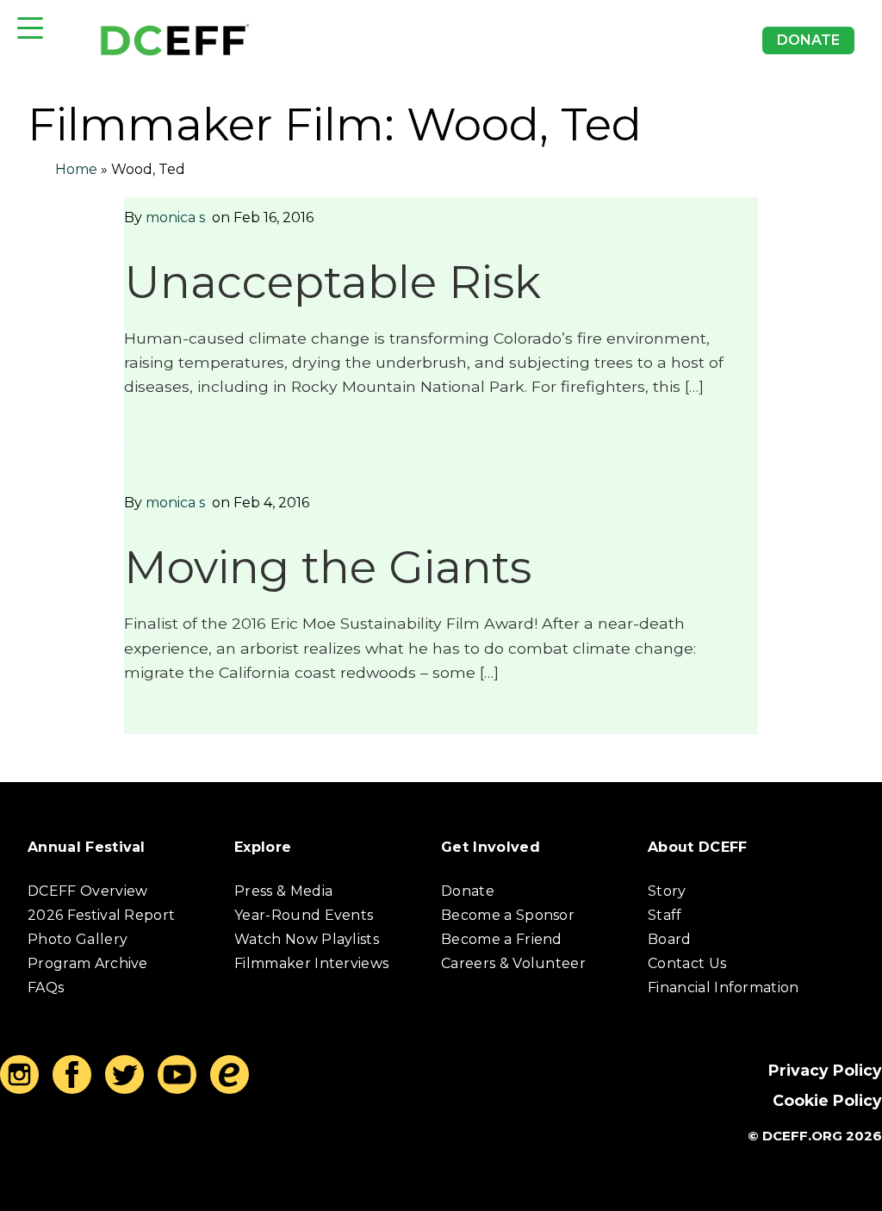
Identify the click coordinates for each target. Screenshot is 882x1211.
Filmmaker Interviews (311, 963)
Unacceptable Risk (332, 282)
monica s (175, 217)
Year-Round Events (303, 915)
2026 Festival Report (101, 915)
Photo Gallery (77, 939)
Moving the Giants (327, 567)
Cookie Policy (827, 1100)
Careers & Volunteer (513, 963)
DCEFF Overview (87, 891)
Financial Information (723, 987)
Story (667, 891)
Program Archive (88, 963)
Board (670, 939)
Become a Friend (501, 939)
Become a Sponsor (508, 915)
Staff (665, 915)
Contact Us (687, 963)
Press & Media (283, 891)
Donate (808, 40)
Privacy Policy (825, 1070)
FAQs (46, 987)
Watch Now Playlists (306, 939)
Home (76, 169)
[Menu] (30, 28)
